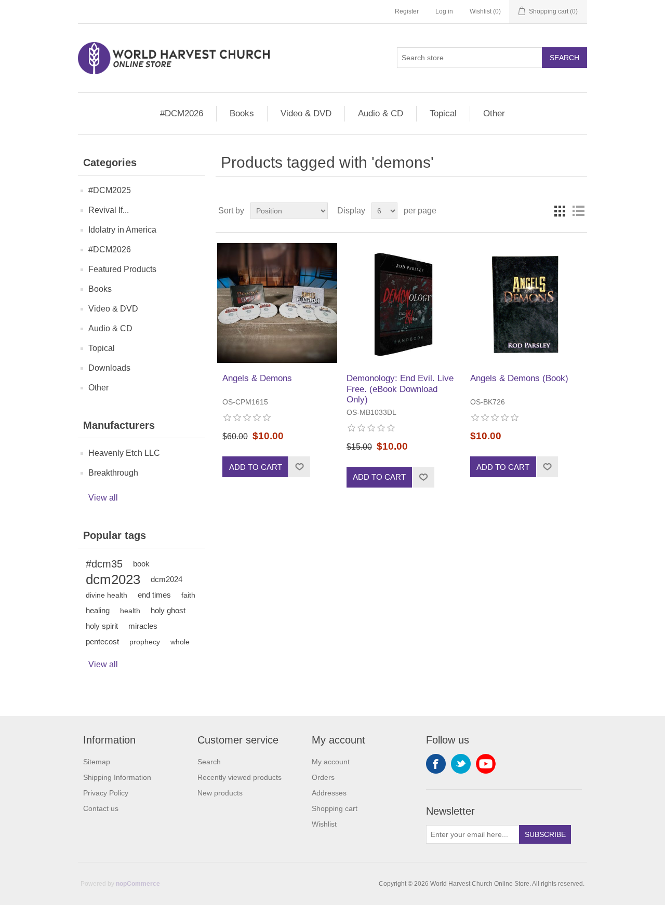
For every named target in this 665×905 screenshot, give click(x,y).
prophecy (144, 642)
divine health (106, 595)
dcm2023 (113, 579)
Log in (444, 11)
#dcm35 (104, 564)
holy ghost (168, 610)
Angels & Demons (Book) (519, 378)
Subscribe (545, 834)
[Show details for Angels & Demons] (277, 303)
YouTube (486, 764)
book (141, 563)
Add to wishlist (299, 466)
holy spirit (102, 626)
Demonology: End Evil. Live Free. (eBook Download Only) (400, 388)
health (130, 610)
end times (154, 594)
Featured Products (122, 269)
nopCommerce (138, 883)
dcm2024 (166, 579)
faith (188, 595)
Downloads (109, 367)
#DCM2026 (181, 113)
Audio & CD (380, 113)
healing (98, 610)
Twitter (461, 764)
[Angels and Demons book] (525, 303)
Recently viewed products (239, 777)
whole (180, 642)
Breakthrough (113, 472)
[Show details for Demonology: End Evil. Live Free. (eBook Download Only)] (401, 303)
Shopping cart (334, 808)
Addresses (329, 793)
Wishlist (324, 824)
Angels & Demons (257, 378)
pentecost (102, 641)
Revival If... (108, 210)
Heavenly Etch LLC (124, 453)
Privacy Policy (105, 793)
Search (564, 57)
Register (407, 11)
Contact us (100, 808)
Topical (443, 113)
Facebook (436, 764)
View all (103, 497)
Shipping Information (117, 777)
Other (494, 113)
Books (242, 113)
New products (220, 793)
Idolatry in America (122, 229)
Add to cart (255, 467)
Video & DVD (306, 113)
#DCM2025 (109, 190)
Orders (323, 777)
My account (331, 762)
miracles (142, 626)
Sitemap (96, 762)
